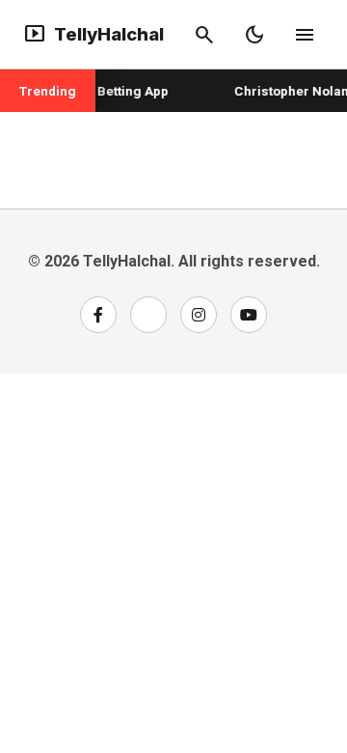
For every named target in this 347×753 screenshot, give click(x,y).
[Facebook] (98, 314)
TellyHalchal (93, 34)
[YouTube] (248, 314)
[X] (148, 314)
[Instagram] (198, 314)
